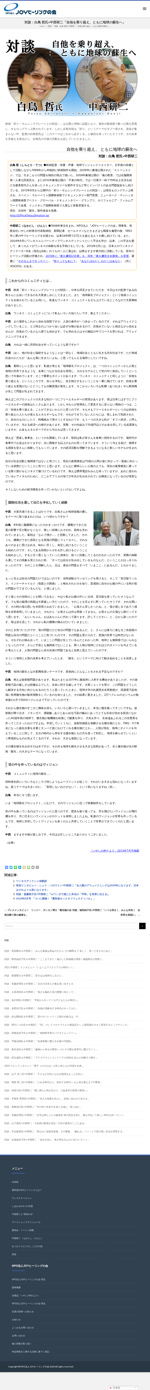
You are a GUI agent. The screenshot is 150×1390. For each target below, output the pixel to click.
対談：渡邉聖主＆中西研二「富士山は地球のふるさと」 (34, 975)
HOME (15, 1182)
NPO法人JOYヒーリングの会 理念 (29, 1279)
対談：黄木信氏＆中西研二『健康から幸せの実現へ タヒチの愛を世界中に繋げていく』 (51, 1049)
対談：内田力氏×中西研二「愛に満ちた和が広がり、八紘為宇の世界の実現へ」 (46, 1090)
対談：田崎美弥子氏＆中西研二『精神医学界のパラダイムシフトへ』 (41, 1033)
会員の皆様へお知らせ (23, 1311)
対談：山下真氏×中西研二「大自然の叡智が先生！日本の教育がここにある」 (45, 1123)
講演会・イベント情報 (23, 1230)
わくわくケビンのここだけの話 (27, 1246)
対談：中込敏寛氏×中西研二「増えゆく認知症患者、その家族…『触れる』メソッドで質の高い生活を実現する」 (64, 1131)
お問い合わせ (18, 1335)
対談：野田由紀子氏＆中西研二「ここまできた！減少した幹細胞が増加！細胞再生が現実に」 (54, 959)
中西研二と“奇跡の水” (22, 1214)
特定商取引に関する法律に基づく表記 (30, 1351)
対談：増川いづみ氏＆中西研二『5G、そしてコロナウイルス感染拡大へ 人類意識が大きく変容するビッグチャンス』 (67, 1024)
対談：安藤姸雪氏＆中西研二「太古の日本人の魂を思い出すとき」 (40, 983)
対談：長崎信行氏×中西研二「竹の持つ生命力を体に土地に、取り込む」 (43, 1107)
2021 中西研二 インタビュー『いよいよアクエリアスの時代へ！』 (39, 967)
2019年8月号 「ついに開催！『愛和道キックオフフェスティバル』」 (56, 898)
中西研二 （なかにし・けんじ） (27, 1238)
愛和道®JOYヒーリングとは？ (27, 1190)
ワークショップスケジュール (26, 1222)
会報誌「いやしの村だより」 (26, 1295)
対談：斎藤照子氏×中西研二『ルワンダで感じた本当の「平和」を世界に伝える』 (63, 894)
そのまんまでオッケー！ (33, 261)
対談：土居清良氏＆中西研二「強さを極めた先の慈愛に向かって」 (40, 992)
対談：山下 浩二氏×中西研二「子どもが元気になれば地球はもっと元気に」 (44, 1074)
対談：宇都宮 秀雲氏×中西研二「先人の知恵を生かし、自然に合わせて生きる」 (47, 1098)
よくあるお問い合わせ (23, 1327)
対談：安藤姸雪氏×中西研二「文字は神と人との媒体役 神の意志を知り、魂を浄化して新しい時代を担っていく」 (64, 1115)
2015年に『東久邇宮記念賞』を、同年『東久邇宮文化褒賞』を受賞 (87, 256)
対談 (14, 1254)
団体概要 (16, 1287)
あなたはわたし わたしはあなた (100, 261)
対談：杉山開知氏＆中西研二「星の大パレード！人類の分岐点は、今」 (42, 1016)
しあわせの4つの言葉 (22, 1206)
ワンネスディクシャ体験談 (31, 881)
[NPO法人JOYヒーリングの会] (31, 9)
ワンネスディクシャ (22, 1198)
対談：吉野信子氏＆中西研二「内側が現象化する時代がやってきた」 (41, 1008)
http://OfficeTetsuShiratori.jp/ (29, 215)
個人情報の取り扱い (22, 1343)
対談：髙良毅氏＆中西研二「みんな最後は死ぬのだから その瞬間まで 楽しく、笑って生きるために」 (58, 951)
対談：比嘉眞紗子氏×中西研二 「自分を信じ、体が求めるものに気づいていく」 (47, 1139)
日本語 (116, 1387)
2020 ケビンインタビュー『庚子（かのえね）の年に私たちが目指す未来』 (44, 1065)
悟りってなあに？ (65, 261)
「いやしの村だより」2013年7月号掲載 (114, 850)
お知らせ (16, 1319)
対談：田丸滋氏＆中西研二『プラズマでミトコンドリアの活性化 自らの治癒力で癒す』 (51, 1057)
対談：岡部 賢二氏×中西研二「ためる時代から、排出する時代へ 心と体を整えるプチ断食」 (53, 1082)
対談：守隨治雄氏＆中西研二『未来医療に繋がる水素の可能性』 (38, 1041)
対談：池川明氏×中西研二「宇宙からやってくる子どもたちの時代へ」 (42, 1000)
